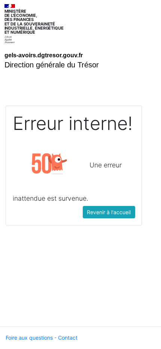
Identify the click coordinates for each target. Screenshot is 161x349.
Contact (68, 337)
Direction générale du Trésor (51, 65)
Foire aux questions (29, 337)
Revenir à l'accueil (109, 212)
